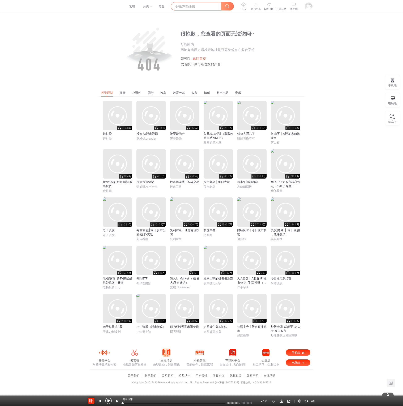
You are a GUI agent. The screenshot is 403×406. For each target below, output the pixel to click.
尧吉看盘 (142, 239)
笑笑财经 (277, 239)
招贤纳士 (184, 375)
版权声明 (252, 375)
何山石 (275, 142)
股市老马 (209, 186)
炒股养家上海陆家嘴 (284, 335)
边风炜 (208, 235)
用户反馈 (201, 375)
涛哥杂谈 (176, 138)
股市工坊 (176, 186)
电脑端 (296, 362)
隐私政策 (235, 375)
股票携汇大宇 (212, 283)
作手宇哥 (243, 287)
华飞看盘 (277, 190)
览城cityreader (146, 138)
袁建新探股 (244, 186)
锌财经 (107, 138)
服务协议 (218, 375)
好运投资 (243, 335)
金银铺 (107, 190)
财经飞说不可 (246, 138)
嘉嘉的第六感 (212, 142)
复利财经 (176, 239)
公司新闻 (167, 375)
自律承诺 (269, 375)
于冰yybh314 (112, 331)
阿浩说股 (277, 283)
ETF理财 (175, 331)
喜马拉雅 (104, 6)
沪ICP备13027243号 (227, 382)
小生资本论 (143, 331)
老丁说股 (109, 235)
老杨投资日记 (111, 287)
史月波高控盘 (212, 331)
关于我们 (133, 375)
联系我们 (150, 375)
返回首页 (199, 58)
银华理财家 (143, 283)
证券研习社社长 (146, 186)
